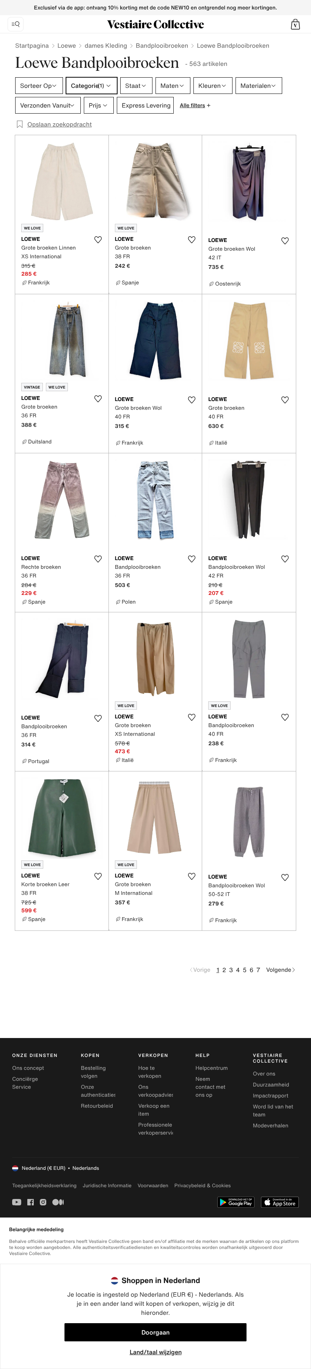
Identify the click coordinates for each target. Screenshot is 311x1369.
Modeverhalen (270, 1126)
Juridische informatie (107, 1185)
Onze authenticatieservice (106, 1091)
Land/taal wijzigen (156, 1352)
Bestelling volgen (93, 1072)
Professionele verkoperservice (158, 1129)
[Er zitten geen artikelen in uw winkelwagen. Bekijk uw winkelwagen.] (295, 24)
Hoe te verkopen (149, 1072)
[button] (295, 24)
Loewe (67, 45)
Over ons (264, 1074)
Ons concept (28, 1068)
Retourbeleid (97, 1106)
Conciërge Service (25, 1083)
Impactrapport (270, 1096)
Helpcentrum (212, 1068)
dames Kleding (106, 45)
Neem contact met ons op (211, 1087)
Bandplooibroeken (162, 45)
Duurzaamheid (271, 1085)
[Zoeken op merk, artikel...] (16, 24)
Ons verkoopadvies (156, 1091)
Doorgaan (155, 1332)
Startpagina (32, 45)
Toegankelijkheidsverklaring (44, 1185)
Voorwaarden (153, 1185)
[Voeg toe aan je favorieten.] (98, 239)
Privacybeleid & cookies (202, 1185)
